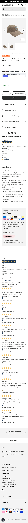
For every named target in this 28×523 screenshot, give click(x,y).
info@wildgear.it (9, 470)
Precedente (5, 286)
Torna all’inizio (14, 440)
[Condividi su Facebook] (12, 132)
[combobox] (14, 9)
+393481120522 (11, 467)
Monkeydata (23, 519)
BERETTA (4, 53)
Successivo (11, 286)
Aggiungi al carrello (19, 93)
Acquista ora (14, 98)
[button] (22, 5)
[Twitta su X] (8, 132)
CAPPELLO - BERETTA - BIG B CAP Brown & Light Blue (13, 15)
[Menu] (25, 5)
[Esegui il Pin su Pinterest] (15, 132)
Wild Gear (7, 519)
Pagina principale (5, 14)
